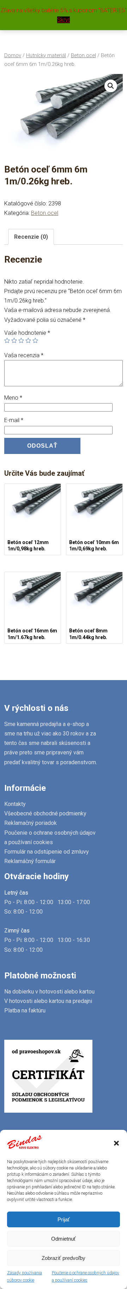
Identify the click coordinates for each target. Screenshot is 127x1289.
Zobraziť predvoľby (63, 1258)
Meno (13, 397)
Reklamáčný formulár (30, 861)
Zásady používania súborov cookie (24, 1276)
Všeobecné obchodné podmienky (45, 813)
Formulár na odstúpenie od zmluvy (46, 851)
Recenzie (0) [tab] (31, 236)
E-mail (13, 420)
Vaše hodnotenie (27, 333)
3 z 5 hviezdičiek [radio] (21, 340)
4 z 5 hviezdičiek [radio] (28, 340)
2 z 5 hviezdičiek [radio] (14, 340)
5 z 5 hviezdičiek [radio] (35, 340)
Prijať (64, 1219)
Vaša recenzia (23, 355)
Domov (12, 55)
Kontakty (15, 804)
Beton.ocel (83, 55)
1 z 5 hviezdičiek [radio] (7, 340)
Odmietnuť (63, 1239)
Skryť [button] (63, 19)
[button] (116, 1143)
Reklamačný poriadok (30, 823)
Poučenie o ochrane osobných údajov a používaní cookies (85, 1276)
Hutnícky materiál (46, 55)
